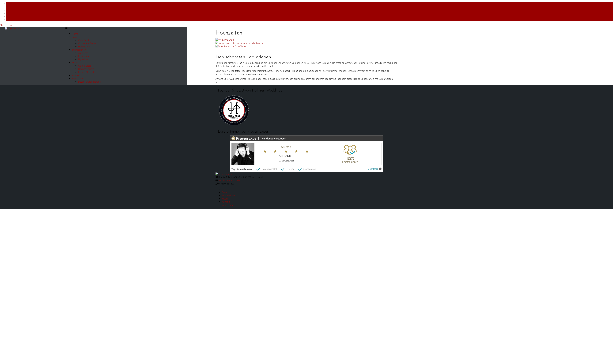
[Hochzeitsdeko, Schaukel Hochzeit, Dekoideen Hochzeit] (231, 46)
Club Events (84, 40)
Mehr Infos (373, 169)
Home (75, 33)
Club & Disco (84, 65)
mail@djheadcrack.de (229, 180)
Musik (75, 62)
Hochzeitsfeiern (86, 68)
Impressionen (79, 49)
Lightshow (83, 59)
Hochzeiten (84, 46)
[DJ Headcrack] (224, 173)
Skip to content (8, 25)
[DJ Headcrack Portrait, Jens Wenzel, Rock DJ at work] (239, 42)
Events (75, 36)
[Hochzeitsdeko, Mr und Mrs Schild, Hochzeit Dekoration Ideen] (225, 39)
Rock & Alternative (87, 72)
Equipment (84, 56)
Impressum (77, 78)
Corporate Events (87, 43)
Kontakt (76, 75)
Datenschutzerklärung (89, 81)
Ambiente (83, 52)
